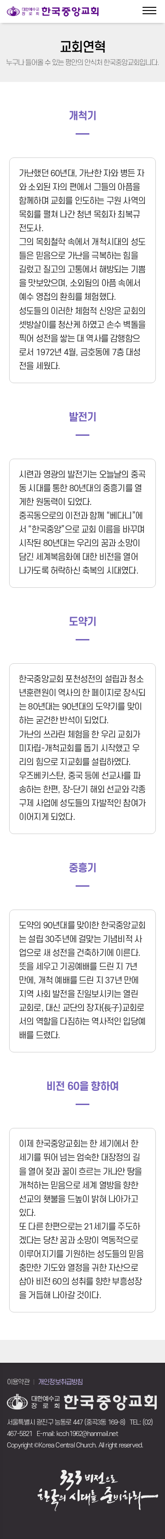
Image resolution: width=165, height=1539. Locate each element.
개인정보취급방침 (60, 1382)
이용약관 (18, 1382)
